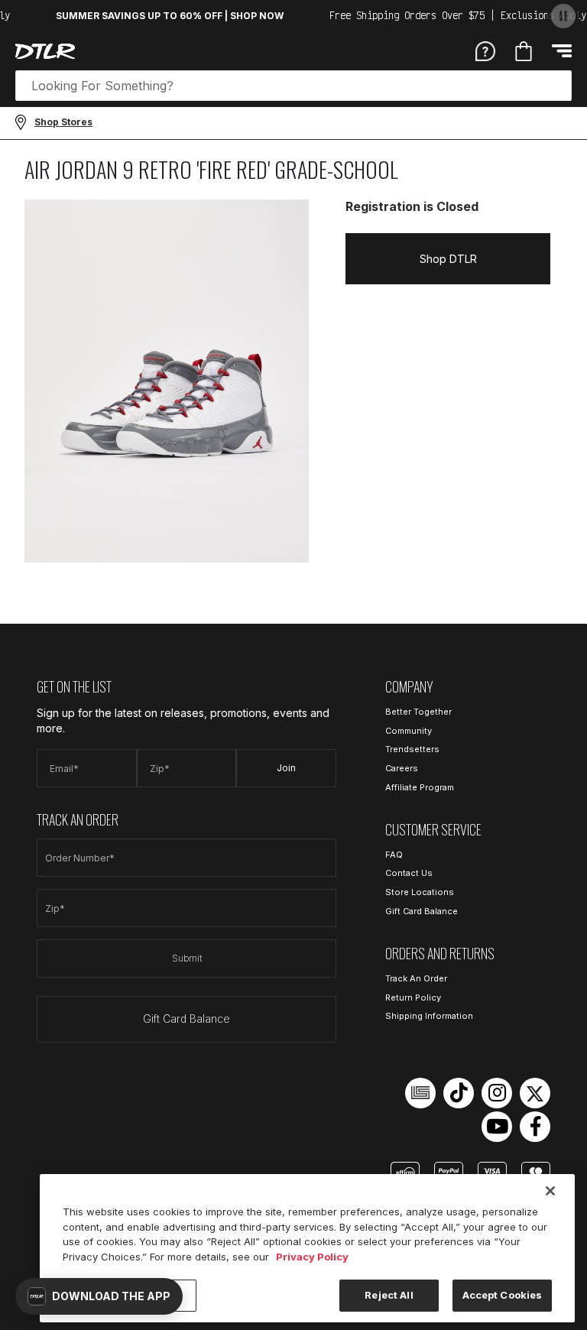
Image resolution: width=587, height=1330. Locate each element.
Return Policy (413, 997)
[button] (99, 1296)
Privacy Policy (312, 1257)
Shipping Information (429, 1015)
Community (408, 730)
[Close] (550, 1191)
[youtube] (497, 1126)
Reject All (389, 1295)
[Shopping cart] (523, 51)
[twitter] (535, 1093)
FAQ (394, 854)
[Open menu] (562, 50)
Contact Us (409, 873)
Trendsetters (412, 749)
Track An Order (416, 978)
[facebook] (535, 1126)
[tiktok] (458, 1093)
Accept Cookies (502, 1295)
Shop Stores (63, 122)
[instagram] (497, 1093)
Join (286, 768)
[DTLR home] (45, 51)
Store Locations (419, 892)
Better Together (418, 711)
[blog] (420, 1093)
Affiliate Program (419, 787)
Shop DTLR (448, 258)
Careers (401, 768)
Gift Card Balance (186, 1018)
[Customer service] (485, 50)
